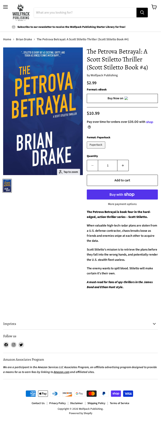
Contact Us (38, 403)
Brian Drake (24, 39)
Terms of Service (119, 403)
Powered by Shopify (80, 413)
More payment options (122, 204)
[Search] (142, 12)
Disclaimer (76, 403)
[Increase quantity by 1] (123, 165)
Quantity (92, 156)
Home (7, 39)
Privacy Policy (57, 403)
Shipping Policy (96, 403)
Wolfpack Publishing (104, 75)
